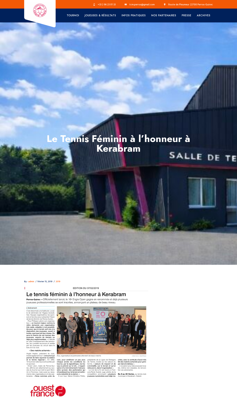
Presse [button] (186, 15)
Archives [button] (203, 15)
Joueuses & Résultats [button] (100, 15)
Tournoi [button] (73, 15)
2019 (58, 281)
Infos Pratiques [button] (134, 15)
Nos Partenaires (163, 15)
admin (31, 281)
